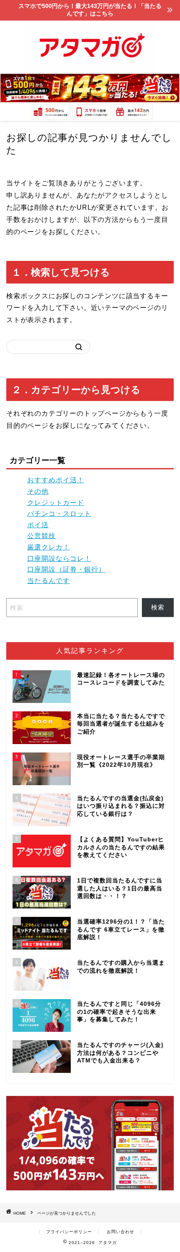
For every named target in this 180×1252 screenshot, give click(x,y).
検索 (158, 607)
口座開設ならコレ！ (59, 558)
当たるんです (48, 580)
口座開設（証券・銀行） (66, 569)
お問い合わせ (120, 1231)
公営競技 (41, 535)
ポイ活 (38, 524)
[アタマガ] (90, 66)
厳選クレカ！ (48, 547)
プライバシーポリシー (69, 1231)
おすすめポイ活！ (55, 480)
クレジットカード (55, 502)
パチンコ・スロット (59, 513)
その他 (38, 491)
